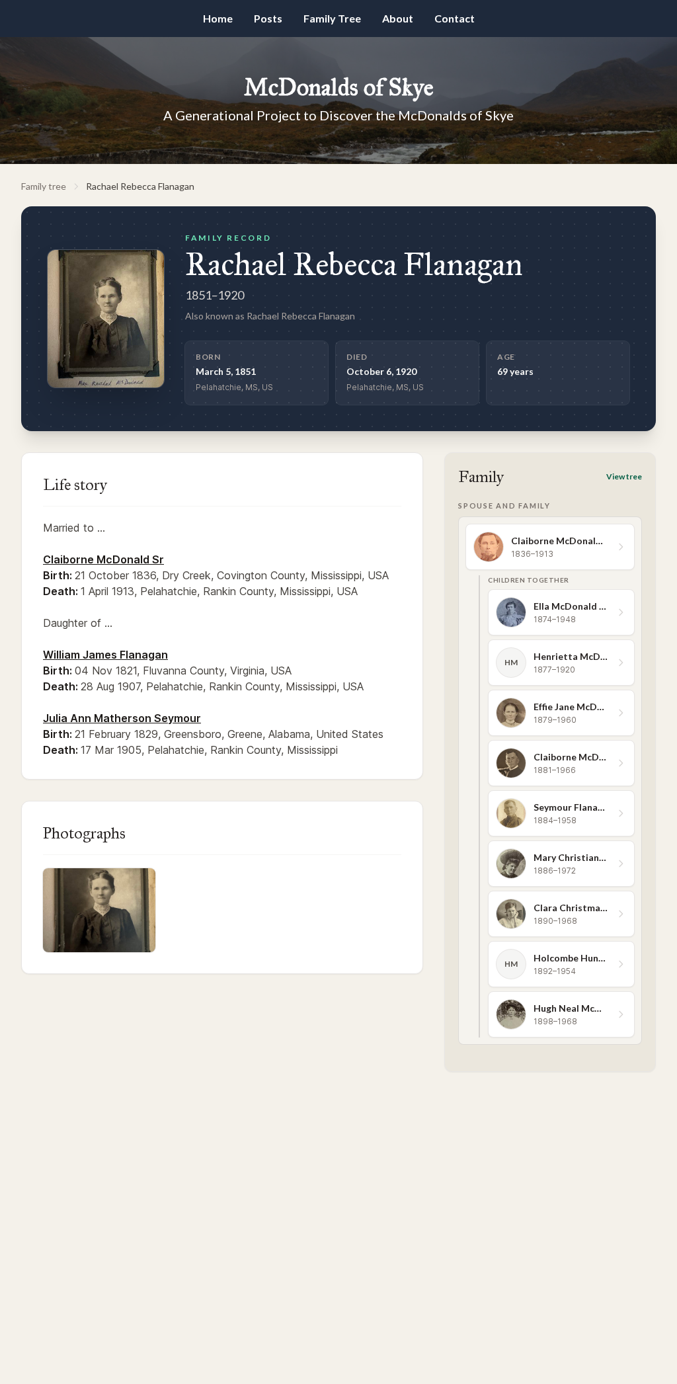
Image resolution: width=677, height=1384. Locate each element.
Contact (454, 18)
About (397, 18)
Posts (268, 18)
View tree (624, 476)
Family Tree (332, 18)
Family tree (43, 186)
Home (218, 18)
